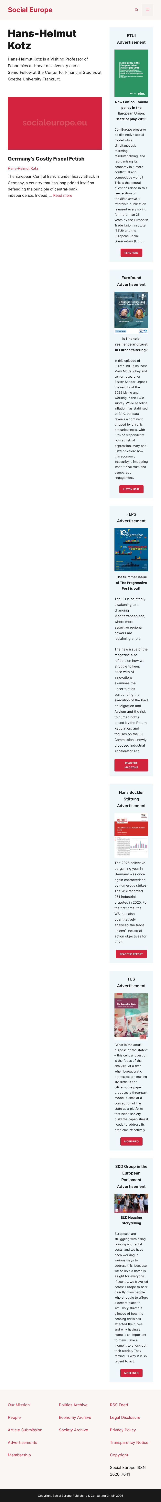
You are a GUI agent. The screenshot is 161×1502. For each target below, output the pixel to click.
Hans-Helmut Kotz (23, 168)
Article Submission (25, 1430)
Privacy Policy (123, 1430)
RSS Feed (119, 1405)
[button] (136, 10)
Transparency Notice (129, 1442)
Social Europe (30, 10)
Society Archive (73, 1430)
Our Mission (19, 1405)
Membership (19, 1455)
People (14, 1417)
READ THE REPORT (131, 954)
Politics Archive (73, 1405)
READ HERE (131, 252)
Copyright (119, 1455)
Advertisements (22, 1442)
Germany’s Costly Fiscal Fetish (46, 159)
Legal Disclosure (125, 1417)
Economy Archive (75, 1417)
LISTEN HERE (131, 489)
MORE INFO (131, 1373)
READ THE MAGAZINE (131, 765)
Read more (62, 195)
